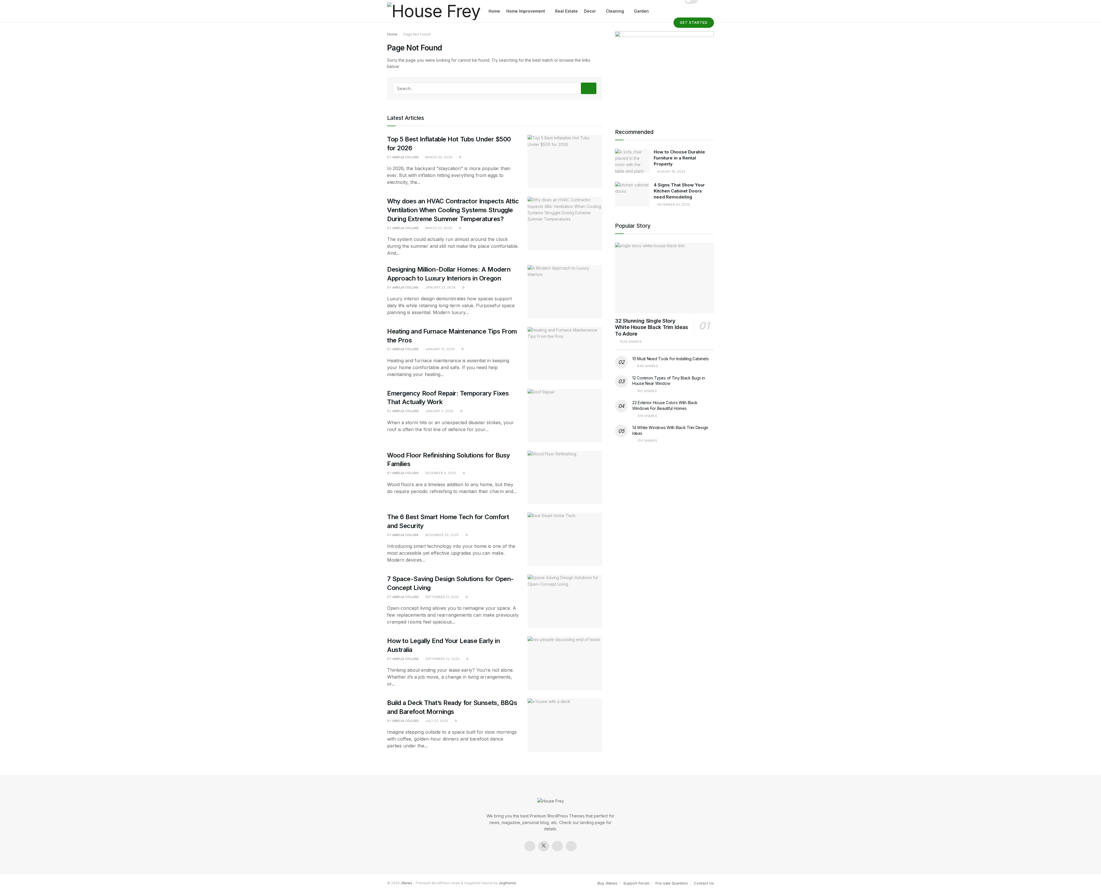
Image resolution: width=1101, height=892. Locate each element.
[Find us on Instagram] (557, 846)
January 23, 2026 (440, 287)
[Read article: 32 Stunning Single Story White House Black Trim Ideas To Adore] (664, 278)
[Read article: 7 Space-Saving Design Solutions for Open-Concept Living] (565, 601)
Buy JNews (607, 883)
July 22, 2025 (436, 721)
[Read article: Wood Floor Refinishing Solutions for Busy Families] (565, 477)
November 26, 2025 (441, 535)
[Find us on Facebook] (529, 846)
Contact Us (704, 883)
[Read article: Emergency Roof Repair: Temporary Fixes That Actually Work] (565, 415)
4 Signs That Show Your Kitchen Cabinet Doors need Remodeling (679, 191)
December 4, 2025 (440, 473)
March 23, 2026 (438, 228)
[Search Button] (588, 88)
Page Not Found (417, 34)
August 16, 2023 (670, 172)
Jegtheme (507, 883)
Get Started (694, 22)
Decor (590, 11)
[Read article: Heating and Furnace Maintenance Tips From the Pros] (565, 353)
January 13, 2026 (439, 349)
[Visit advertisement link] (664, 72)
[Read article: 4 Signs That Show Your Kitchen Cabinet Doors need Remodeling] (632, 194)
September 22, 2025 (442, 659)
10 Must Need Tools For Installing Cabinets (670, 358)
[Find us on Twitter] (543, 846)
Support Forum (636, 883)
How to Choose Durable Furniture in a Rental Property (679, 158)
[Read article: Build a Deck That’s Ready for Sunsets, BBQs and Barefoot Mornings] (565, 725)
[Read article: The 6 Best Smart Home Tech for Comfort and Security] (565, 539)
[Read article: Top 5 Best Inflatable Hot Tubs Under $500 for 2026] (565, 161)
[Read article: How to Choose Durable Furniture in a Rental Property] (632, 161)
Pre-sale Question (671, 883)
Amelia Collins (405, 157)
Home (494, 11)
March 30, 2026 (438, 157)
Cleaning (615, 11)
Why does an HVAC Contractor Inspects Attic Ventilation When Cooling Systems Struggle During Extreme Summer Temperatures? (453, 210)
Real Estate (566, 11)
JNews (406, 883)
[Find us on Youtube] (571, 846)
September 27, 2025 (441, 597)
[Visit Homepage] (434, 11)
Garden (641, 11)
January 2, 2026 (439, 411)
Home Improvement (525, 11)
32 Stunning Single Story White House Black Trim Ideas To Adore (651, 327)
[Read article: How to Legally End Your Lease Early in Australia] (565, 663)
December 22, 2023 (673, 204)
